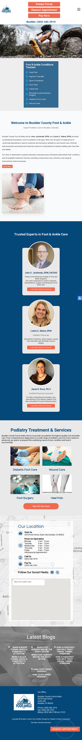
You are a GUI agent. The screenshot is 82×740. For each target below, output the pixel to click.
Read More (7, 166)
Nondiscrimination (44, 722)
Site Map (34, 722)
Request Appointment (44, 9)
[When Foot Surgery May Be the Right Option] (42, 649)
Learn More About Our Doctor (41, 289)
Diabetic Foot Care (37, 99)
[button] (38, 56)
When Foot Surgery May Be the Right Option (41, 657)
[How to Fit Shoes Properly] (42, 670)
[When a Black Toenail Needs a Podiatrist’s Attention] (19, 650)
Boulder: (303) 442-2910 (41, 21)
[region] (41, 41)
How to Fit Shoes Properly (42, 676)
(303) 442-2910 (30, 559)
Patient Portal (44, 4)
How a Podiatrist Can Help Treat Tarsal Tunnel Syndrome (65, 660)
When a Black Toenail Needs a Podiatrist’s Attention (18, 660)
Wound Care (34, 103)
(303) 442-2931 (30, 565)
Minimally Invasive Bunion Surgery (40, 94)
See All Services (41, 506)
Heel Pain (33, 72)
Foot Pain (33, 85)
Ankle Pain (33, 89)
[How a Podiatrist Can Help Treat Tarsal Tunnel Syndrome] (64, 650)
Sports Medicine (36, 81)
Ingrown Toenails (36, 76)
